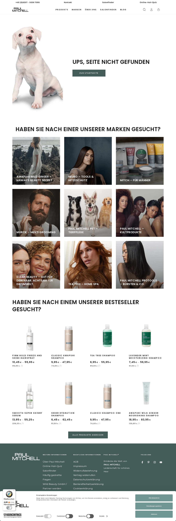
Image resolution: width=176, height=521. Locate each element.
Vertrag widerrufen (84, 475)
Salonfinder (49, 470)
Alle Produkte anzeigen (88, 435)
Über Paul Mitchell (53, 461)
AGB (75, 461)
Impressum (80, 466)
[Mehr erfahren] (88, 2)
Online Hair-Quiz (52, 466)
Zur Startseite (88, 73)
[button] (144, 10)
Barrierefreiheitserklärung (88, 484)
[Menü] (14, 491)
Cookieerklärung (83, 488)
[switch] (9, 507)
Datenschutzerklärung (86, 479)
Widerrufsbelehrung (85, 470)
